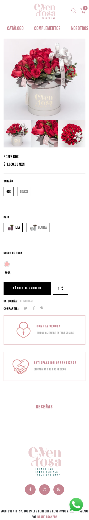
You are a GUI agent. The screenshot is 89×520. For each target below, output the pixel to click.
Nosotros (79, 28)
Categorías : (11, 301)
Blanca (42, 228)
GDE (8, 192)
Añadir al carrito (27, 288)
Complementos (47, 28)
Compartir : (11, 309)
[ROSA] (7, 264)
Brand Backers (47, 517)
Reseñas (44, 407)
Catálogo (15, 28)
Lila (17, 228)
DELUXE (24, 192)
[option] (44, 79)
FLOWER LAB (26, 301)
